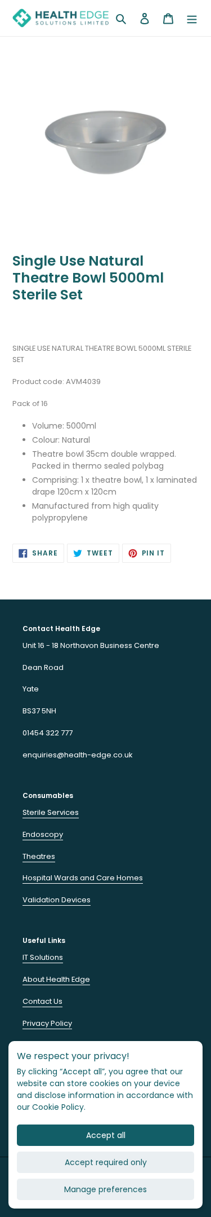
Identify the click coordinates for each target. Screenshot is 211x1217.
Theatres (39, 856)
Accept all (105, 1135)
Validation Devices (57, 899)
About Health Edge (56, 979)
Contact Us (42, 1001)
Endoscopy (43, 834)
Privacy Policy (47, 1023)
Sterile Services (51, 812)
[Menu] (192, 18)
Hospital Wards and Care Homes (83, 877)
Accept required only (106, 1162)
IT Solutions (43, 957)
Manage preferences (105, 1189)
